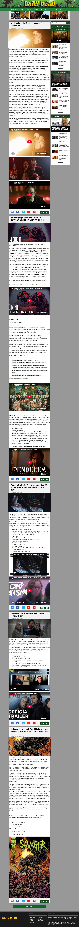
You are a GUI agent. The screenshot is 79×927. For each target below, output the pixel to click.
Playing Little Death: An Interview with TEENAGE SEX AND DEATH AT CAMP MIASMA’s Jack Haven (29, 487)
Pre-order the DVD (13, 380)
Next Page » (29, 906)
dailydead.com (61, 922)
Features (23, 9)
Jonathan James (20, 28)
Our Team (40, 917)
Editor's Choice (60, 116)
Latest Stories (14, 9)
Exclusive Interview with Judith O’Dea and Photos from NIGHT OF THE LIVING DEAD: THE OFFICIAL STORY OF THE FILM (60, 129)
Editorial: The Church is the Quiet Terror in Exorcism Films (63, 152)
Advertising (40, 920)
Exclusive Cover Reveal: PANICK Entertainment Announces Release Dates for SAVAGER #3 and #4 (29, 731)
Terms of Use (51, 924)
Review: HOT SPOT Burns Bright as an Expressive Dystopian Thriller (63, 52)
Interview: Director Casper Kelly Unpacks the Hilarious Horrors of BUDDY (60, 85)
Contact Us (40, 919)
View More (60, 68)
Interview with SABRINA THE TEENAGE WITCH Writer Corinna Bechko (64, 101)
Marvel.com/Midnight (40, 284)
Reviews (29, 9)
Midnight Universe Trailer (33, 260)
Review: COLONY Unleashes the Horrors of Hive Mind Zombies (59, 41)
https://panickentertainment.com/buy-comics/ (30, 817)
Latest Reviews (60, 30)
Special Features (60, 72)
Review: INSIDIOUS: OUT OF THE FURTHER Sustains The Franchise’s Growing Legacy (63, 57)
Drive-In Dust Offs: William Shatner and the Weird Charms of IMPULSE (63, 90)
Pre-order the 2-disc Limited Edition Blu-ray (18, 378)
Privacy (73, 923)
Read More (44, 212)
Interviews (36, 9)
